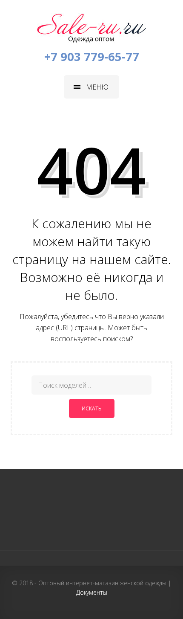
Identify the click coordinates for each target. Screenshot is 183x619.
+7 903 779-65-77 (91, 56)
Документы (91, 592)
